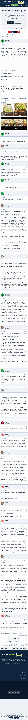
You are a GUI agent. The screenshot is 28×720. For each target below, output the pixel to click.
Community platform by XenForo (12, 689)
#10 (26, 331)
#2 (26, 137)
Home (24, 684)
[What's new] (23, 5)
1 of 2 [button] (10, 638)
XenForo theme (17, 690)
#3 (26, 149)
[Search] (26, 5)
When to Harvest (23, 675)
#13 (26, 426)
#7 (26, 209)
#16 (26, 490)
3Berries (2, 458)
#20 (26, 619)
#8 (26, 259)
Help (21, 684)
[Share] (25, 45)
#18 (26, 524)
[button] (21, 5)
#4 (26, 167)
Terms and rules (10, 684)
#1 (26, 44)
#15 (26, 456)
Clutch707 (3, 36)
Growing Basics (23, 672)
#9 (26, 298)
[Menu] (1, 5)
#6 (26, 197)
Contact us (4, 684)
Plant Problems (23, 673)
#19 (26, 560)
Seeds (25, 677)
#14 (26, 438)
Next (14, 638)
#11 (26, 374)
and (6, 251)
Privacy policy (16, 684)
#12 (26, 393)
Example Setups (23, 678)
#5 (26, 184)
